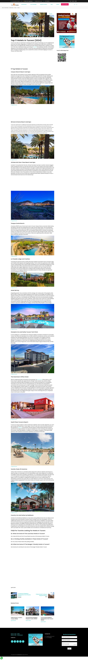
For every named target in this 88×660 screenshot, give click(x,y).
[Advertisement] (32, 59)
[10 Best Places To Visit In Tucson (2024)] (17, 611)
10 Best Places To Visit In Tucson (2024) (16, 618)
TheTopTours (19, 654)
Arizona (15, 7)
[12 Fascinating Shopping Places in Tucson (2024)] (32, 610)
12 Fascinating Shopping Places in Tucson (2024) (31, 618)
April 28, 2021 (13, 620)
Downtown (39, 379)
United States (11, 7)
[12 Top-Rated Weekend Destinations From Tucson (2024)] (47, 610)
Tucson (18, 7)
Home (3, 7)
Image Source (14, 105)
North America (6, 7)
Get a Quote (65, 4)
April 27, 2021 (28, 620)
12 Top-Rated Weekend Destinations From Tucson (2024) (47, 619)
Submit (69, 648)
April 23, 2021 (43, 621)
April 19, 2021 (13, 587)
